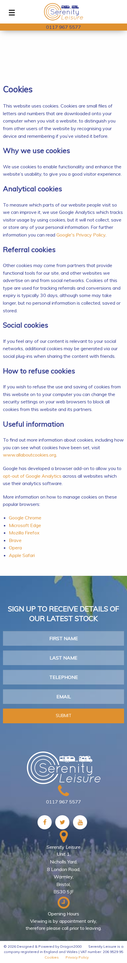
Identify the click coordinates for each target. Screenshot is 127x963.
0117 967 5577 (63, 27)
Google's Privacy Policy (80, 235)
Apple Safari (22, 555)
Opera (15, 548)
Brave (15, 540)
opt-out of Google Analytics (32, 476)
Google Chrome (25, 518)
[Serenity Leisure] (63, 12)
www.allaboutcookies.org (29, 455)
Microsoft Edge (25, 525)
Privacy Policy (77, 957)
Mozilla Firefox (24, 533)
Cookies (52, 957)
